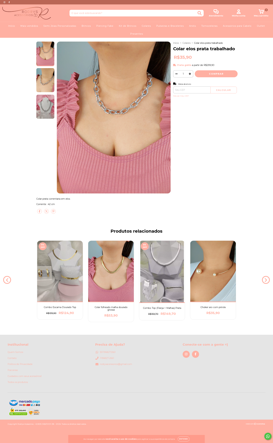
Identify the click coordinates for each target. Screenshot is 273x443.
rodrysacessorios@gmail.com (116, 364)
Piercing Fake (104, 25)
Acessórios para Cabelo (237, 25)
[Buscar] (199, 13)
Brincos (86, 25)
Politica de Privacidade (20, 364)
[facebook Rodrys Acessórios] (9, 2)
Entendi (183, 439)
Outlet (261, 25)
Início (11, 25)
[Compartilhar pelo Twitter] (46, 212)
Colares (146, 25)
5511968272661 (108, 352)
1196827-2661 (107, 358)
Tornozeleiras (209, 25)
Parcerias (13, 370)
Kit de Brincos (127, 25)
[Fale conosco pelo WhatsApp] (267, 436)
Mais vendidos (29, 25)
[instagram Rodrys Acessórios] (4, 2)
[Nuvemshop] (255, 424)
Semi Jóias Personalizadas (59, 25)
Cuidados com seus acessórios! (25, 376)
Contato (12, 358)
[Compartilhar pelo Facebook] (39, 212)
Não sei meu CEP (181, 96)
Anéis (192, 25)
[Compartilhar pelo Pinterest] (53, 212)
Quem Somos (15, 352)
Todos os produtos (18, 382)
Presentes (136, 33)
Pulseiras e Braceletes (170, 25)
